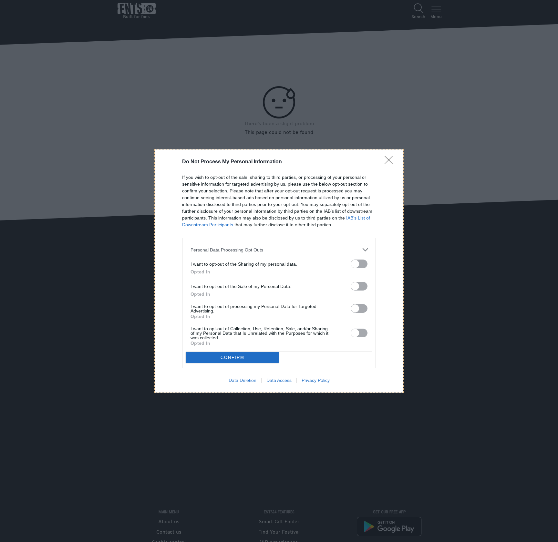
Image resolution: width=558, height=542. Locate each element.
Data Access (279, 380)
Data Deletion (242, 380)
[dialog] (279, 271)
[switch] (359, 264)
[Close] (391, 162)
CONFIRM (232, 357)
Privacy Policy (316, 380)
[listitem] (279, 249)
